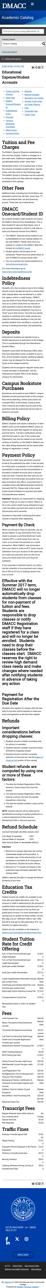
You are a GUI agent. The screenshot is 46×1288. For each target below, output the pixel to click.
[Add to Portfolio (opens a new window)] (33, 67)
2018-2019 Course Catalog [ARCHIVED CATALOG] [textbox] (23, 31)
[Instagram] (27, 1239)
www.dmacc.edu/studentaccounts (17, 272)
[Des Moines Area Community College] (14, 5)
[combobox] (23, 31)
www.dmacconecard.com (17, 264)
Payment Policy (12, 133)
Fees (27, 108)
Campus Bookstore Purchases (10, 123)
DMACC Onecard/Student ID (13, 104)
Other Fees (10, 98)
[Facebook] (7, 1239)
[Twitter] (17, 1239)
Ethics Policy (17, 1266)
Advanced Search (9, 52)
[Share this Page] (36, 67)
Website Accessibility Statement (17, 1269)
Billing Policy (11, 130)
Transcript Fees (31, 111)
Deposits (9, 117)
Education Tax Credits (34, 98)
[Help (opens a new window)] (42, 67)
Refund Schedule (32, 95)
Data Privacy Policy (32, 1266)
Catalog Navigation (13, 59)
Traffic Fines (30, 114)
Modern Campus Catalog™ (28, 1287)
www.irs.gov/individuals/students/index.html (21, 932)
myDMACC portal (22, 248)
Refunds (28, 91)
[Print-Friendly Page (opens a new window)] (39, 67)
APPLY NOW (23, 1255)
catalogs (8, 1282)
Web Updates (36, 1269)
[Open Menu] (32, 4)
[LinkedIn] (8, 1243)
